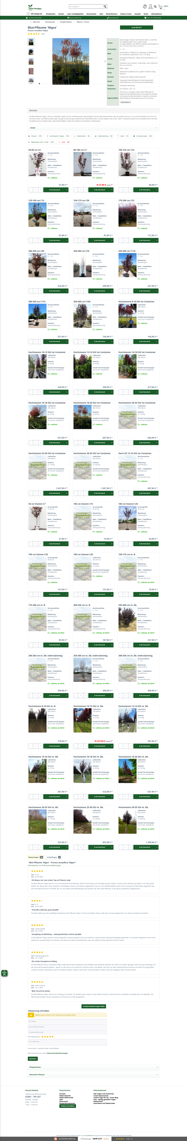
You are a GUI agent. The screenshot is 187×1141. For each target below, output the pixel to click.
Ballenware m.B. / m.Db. (42, 142)
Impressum (63, 1101)
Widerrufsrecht (65, 1096)
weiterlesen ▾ (126, 102)
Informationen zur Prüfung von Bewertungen (44, 865)
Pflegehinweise (35, 1067)
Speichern (32, 1059)
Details (32, 128)
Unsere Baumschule (101, 1096)
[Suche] (155, 6)
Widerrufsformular (66, 1098)
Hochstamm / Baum (59, 136)
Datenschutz (98, 1101)
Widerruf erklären (67, 1106)
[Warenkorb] (159, 6)
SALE (65, 142)
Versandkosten (88, 1135)
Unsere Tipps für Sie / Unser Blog (106, 1098)
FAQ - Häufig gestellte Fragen (105, 1100)
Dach (124, 136)
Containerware (144, 136)
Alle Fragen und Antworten (104, 1094)
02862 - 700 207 (33, 1096)
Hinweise (106, 1139)
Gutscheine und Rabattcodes (104, 1103)
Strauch (36, 136)
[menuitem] (88, 6)
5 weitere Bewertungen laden (94, 1006)
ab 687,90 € (137, 27)
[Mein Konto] (150, 6)
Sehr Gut (97, 1139)
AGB (61, 1100)
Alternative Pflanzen (37, 1075)
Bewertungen (35, 857)
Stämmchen (83, 136)
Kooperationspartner (67, 1103)
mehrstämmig (105, 136)
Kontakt (62, 1094)
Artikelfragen (53, 857)
